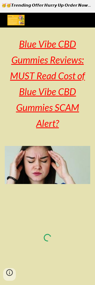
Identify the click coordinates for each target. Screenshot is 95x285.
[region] (47, 6)
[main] (47, 83)
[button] (9, 274)
